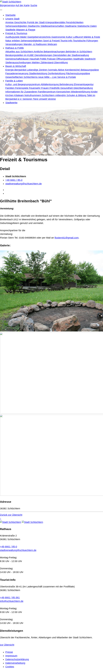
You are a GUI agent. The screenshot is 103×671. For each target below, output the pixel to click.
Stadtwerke (11, 102)
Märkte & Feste (92, 37)
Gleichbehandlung (83, 88)
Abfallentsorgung (50, 84)
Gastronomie (58, 37)
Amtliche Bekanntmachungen (50, 51)
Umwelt (43, 99)
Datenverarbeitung (15, 663)
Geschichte (20, 22)
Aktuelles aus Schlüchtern (19, 51)
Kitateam (19, 95)
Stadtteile (10, 29)
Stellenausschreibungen (18, 62)
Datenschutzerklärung (17, 659)
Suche (33, 5)
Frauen (45, 88)
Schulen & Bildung (77, 95)
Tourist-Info (66, 40)
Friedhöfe (54, 88)
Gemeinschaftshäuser (17, 59)
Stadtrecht (89, 59)
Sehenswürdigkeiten (16, 26)
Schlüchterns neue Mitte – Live (40, 77)
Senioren (28, 99)
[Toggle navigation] (1, 9)
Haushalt (35, 59)
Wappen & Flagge (25, 29)
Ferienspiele (22, 88)
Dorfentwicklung (57, 73)
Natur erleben (13, 40)
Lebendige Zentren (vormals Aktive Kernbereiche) (54, 69)
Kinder (94, 91)
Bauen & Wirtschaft (15, 66)
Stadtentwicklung (38, 73)
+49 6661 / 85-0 (13, 180)
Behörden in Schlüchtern (79, 51)
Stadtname (71, 26)
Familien (10, 88)
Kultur (69, 37)
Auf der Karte (22, 5)
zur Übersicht (7, 644)
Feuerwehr (35, 88)
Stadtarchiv (34, 26)
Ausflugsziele (12, 37)
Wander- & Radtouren (35, 44)
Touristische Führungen (85, 40)
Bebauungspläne (90, 69)
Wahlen (36, 62)
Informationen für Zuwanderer (21, 91)
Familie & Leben (14, 80)
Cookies (9, 666)
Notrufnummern (33, 95)
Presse (9, 652)
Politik (43, 59)
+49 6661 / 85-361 (10, 597)
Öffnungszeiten (64, 59)
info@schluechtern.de (11, 601)
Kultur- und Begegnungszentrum (23, 84)
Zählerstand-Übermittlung (54, 62)
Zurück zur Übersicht (11, 515)
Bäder (23, 37)
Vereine (52, 99)
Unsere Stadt (12, 18)
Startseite (10, 15)
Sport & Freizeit (51, 40)
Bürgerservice (7, 5)
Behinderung (66, 84)
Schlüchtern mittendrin (54, 95)
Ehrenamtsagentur (84, 84)
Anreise (9, 22)
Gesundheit (66, 88)
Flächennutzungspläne (78, 73)
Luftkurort (78, 37)
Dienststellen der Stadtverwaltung (71, 55)
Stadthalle (78, 59)
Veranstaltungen (14, 44)
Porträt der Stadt (36, 22)
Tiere (36, 99)
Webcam (52, 44)
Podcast (51, 59)
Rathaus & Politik (14, 48)
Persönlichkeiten (74, 22)
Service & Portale (66, 77)
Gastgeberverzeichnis (39, 37)
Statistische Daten (87, 26)
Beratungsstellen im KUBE (19, 55)
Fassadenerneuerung (17, 73)
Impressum (11, 655)
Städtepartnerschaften (53, 26)
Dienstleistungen (43, 55)
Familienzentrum (47, 91)
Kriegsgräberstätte (55, 22)
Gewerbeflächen (14, 77)
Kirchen (9, 95)
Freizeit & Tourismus (16, 33)
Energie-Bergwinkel (16, 69)
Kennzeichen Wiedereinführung (73, 91)
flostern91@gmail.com (67, 237)
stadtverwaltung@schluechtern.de (23, 183)
